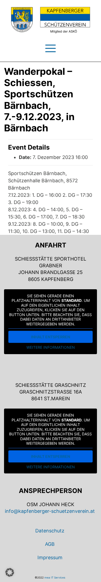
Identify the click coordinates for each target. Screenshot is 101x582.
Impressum (49, 557)
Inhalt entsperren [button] (50, 337)
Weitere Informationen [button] (50, 347)
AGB (50, 544)
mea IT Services (54, 577)
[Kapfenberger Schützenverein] (50, 20)
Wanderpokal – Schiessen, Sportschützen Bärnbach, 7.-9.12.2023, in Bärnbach (39, 100)
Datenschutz (49, 530)
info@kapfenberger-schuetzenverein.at (50, 511)
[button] (9, 572)
